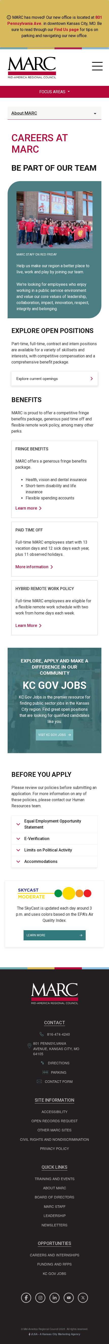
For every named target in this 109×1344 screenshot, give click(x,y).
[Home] (30, 67)
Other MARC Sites (54, 1129)
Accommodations (41, 861)
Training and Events (55, 1178)
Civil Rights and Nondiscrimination (54, 1139)
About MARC (24, 113)
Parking (58, 1072)
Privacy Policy (54, 1148)
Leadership (55, 1215)
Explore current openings (37, 378)
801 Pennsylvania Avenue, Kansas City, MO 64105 (56, 1048)
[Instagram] (41, 1297)
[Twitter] (83, 1297)
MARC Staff (54, 1206)
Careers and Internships (54, 1254)
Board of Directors (54, 1196)
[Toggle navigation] (97, 67)
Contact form (58, 1081)
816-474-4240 (58, 1034)
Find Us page (66, 29)
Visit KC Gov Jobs (52, 735)
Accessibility (54, 1111)
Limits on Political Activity (48, 850)
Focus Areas (52, 91)
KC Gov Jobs (54, 1273)
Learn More (26, 625)
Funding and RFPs (54, 1264)
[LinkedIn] (55, 1297)
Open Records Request (54, 1120)
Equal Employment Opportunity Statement (52, 824)
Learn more (26, 508)
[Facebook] (27, 1297)
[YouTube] (69, 1297)
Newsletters (54, 1224)
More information (31, 566)
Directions (58, 1062)
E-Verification (36, 838)
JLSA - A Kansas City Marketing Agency (55, 1334)
